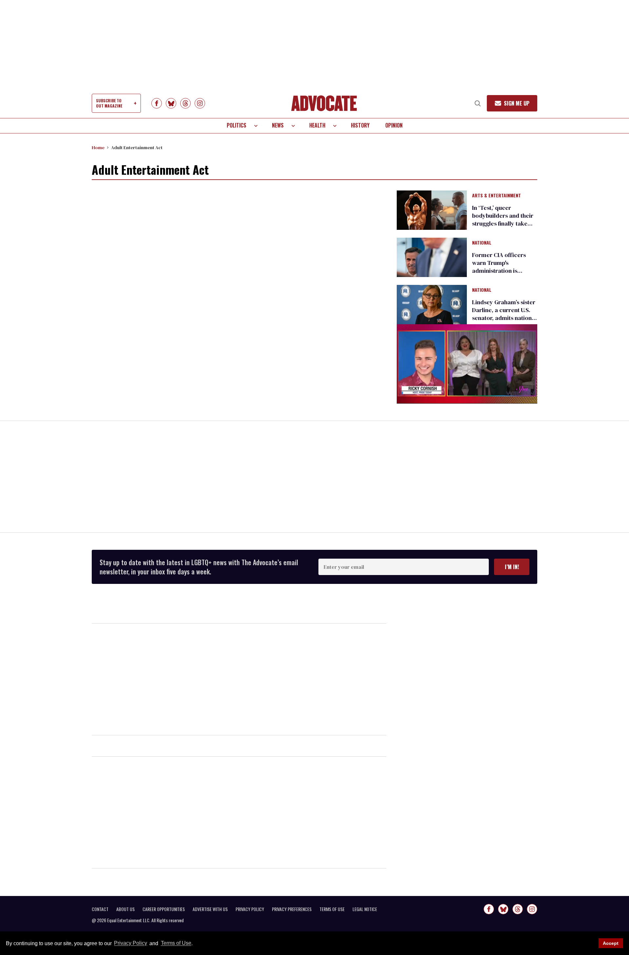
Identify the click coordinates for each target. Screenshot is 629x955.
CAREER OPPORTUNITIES (164, 909)
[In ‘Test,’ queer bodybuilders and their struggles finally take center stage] (432, 209)
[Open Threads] (185, 103)
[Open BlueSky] (171, 103)
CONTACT (100, 909)
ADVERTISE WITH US (210, 909)
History (360, 125)
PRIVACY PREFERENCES (292, 909)
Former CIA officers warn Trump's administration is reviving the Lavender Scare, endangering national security (501, 274)
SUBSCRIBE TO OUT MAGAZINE (109, 103)
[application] (467, 363)
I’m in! (512, 567)
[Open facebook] (156, 103)
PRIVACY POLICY (250, 909)
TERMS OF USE (332, 909)
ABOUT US (125, 909)
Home (98, 147)
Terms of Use (176, 943)
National (481, 243)
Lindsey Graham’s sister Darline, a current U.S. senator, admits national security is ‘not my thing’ (504, 314)
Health (317, 125)
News (278, 125)
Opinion (394, 125)
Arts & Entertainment (496, 196)
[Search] (478, 103)
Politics (236, 125)
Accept (611, 943)
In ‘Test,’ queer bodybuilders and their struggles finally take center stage (502, 219)
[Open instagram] (200, 103)
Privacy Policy (130, 943)
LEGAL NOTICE (365, 909)
